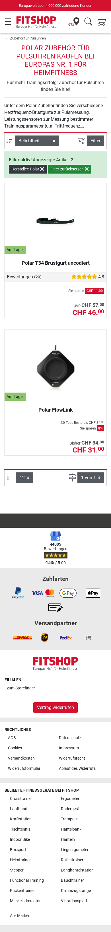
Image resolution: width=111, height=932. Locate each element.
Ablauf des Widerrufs (77, 768)
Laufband (18, 808)
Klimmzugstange (76, 890)
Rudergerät (71, 808)
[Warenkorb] (103, 22)
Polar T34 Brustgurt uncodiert (56, 263)
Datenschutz (70, 737)
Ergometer (70, 798)
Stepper (17, 870)
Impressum (69, 748)
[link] (18, 593)
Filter (95, 140)
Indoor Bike (20, 839)
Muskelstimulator (25, 900)
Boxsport (18, 849)
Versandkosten (21, 758)
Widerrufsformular (24, 768)
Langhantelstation (77, 870)
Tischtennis (20, 829)
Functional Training (27, 880)
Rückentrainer (22, 890)
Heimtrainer (20, 860)
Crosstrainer (21, 798)
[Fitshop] (36, 21)
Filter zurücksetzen (67, 169)
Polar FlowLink (55, 410)
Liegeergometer (75, 849)
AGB (12, 737)
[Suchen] (88, 22)
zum (21, 688)
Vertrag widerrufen (55, 707)
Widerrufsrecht (72, 758)
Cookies (15, 748)
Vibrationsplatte (75, 900)
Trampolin (70, 819)
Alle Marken (20, 915)
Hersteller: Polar (25, 169)
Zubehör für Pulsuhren (28, 38)
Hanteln (68, 839)
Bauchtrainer (72, 880)
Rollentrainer (72, 860)
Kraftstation (21, 819)
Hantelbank (71, 829)
